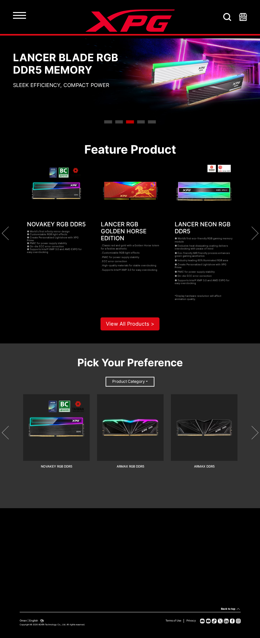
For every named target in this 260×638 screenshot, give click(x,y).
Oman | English (29, 620)
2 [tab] (119, 121)
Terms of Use (173, 620)
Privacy (191, 620)
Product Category (128, 381)
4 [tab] (141, 121)
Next (251, 233)
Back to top (228, 608)
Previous (8, 233)
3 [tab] (130, 121)
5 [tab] (152, 121)
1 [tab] (108, 121)
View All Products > (130, 324)
